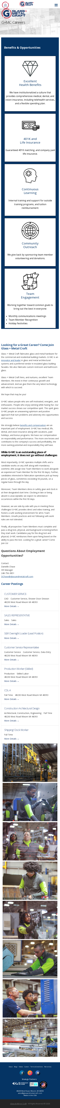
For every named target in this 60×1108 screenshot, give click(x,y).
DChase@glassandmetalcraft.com (17, 576)
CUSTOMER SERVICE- (15, 594)
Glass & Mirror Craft (18, 1103)
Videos (21, 1067)
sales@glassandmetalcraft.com (30, 1093)
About (11, 1067)
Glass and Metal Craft (30, 3)
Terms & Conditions (36, 1067)
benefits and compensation (33, 425)
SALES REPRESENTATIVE (17, 615)
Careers (26, 1067)
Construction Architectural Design (21, 708)
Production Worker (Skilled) (18, 668)
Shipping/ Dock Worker (16, 730)
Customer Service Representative (21, 647)
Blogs (15, 1067)
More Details (10, 606)
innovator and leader (11, 360)
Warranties (47, 1067)
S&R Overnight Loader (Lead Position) (23, 633)
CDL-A (7, 690)
